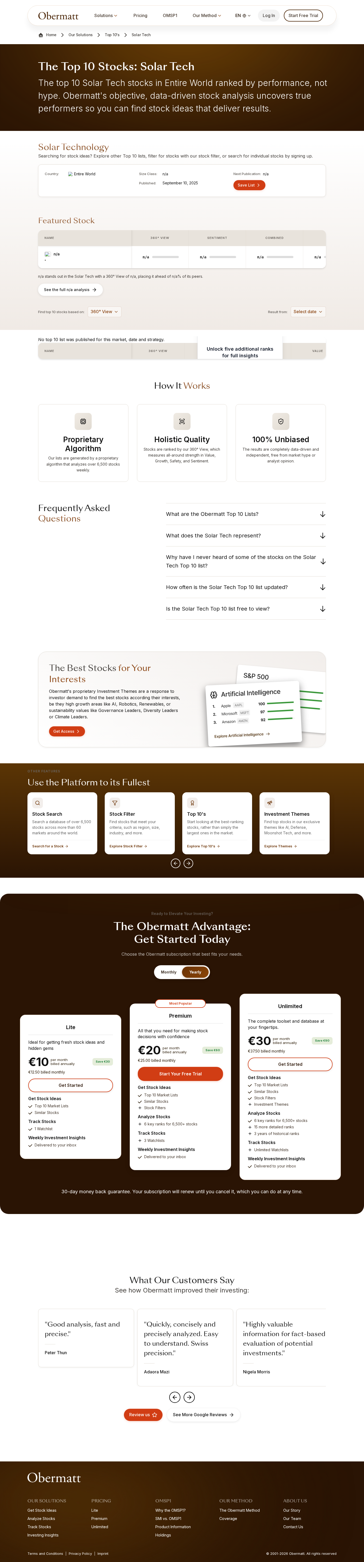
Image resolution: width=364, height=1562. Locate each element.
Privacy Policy (80, 1554)
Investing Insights (43, 1535)
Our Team (292, 1518)
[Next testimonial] (189, 1397)
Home (51, 34)
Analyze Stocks (41, 1518)
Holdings (163, 1535)
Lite (94, 1510)
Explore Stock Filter (126, 846)
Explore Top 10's (201, 846)
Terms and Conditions (45, 1554)
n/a (57, 254)
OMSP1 (170, 15)
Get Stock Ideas (41, 1510)
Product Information (173, 1526)
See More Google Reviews (200, 1414)
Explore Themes (278, 846)
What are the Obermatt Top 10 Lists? (212, 514)
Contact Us (293, 1526)
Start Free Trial (303, 15)
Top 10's (112, 34)
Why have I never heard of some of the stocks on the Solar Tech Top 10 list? (241, 561)
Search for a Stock (48, 846)
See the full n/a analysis (67, 289)
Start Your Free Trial (180, 1073)
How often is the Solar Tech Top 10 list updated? (227, 587)
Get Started (71, 1085)
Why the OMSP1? (170, 1510)
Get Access (63, 731)
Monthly (168, 972)
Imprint (103, 1554)
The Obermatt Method (239, 1510)
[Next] (188, 863)
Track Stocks (39, 1526)
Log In (269, 15)
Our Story (291, 1510)
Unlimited (99, 1526)
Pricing (140, 15)
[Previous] (175, 863)
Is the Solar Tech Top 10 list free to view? (218, 609)
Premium (99, 1518)
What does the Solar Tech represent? (213, 535)
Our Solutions (80, 34)
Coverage (228, 1518)
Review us (139, 1414)
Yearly (195, 972)
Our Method (205, 15)
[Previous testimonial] (174, 1397)
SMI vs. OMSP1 (168, 1518)
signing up (301, 156)
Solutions (103, 15)
